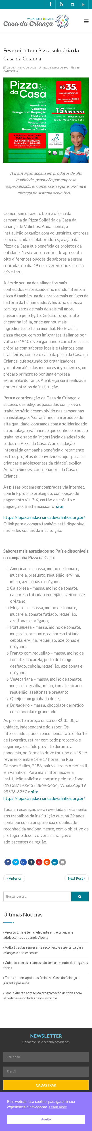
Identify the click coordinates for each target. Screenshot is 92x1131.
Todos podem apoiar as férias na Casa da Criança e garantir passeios (41, 980)
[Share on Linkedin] (47, 862)
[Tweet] (15, 862)
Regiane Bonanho (55, 67)
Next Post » (76, 878)
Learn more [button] (58, 1107)
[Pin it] (39, 862)
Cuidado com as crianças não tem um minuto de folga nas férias (45, 965)
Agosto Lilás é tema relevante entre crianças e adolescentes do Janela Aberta (38, 934)
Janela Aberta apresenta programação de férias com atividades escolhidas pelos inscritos (42, 995)
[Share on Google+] (23, 862)
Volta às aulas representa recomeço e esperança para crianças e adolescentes (43, 949)
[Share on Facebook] (7, 862)
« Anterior (14, 878)
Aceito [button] (46, 1119)
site (59, 506)
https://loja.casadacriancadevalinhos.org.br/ (44, 517)
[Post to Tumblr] (31, 862)
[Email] (62, 862)
